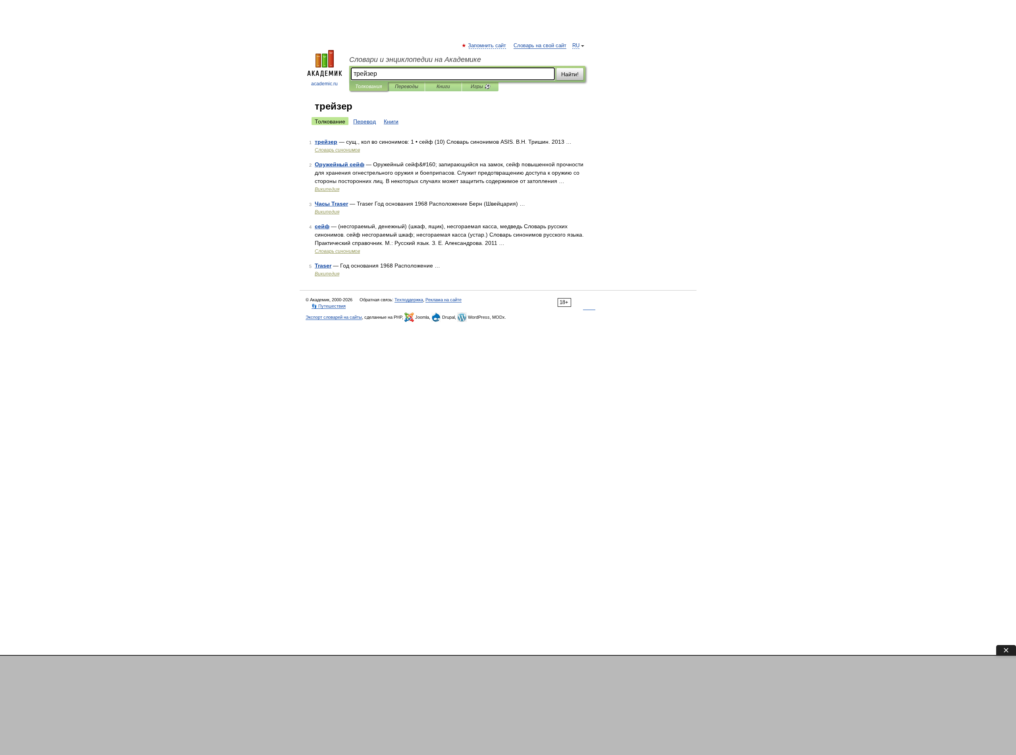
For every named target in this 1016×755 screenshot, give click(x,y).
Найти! (570, 74)
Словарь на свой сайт (540, 45)
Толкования (368, 86)
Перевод (364, 121)
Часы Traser (331, 203)
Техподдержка (408, 299)
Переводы (406, 86)
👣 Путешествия (329, 306)
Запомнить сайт (487, 45)
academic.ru (324, 84)
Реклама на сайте (443, 299)
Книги (443, 86)
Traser (323, 265)
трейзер (326, 142)
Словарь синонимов (337, 150)
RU (575, 45)
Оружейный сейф (339, 164)
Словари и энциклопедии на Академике (415, 60)
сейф (322, 226)
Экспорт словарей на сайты (334, 317)
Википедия (327, 189)
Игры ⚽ (480, 86)
